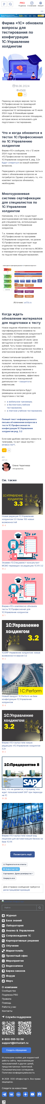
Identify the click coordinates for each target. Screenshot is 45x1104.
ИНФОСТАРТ (8, 445)
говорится (24, 381)
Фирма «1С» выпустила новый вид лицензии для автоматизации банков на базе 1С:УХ (22, 838)
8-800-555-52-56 (13, 1039)
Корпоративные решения (22, 940)
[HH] (18, 1094)
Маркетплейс (14, 950)
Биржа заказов (15, 970)
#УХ (3, 457)
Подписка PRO (10, 994)
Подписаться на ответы (16, 864)
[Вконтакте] (11, 1094)
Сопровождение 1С (18, 935)
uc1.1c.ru (28, 302)
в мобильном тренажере (19, 401)
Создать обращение (16, 1050)
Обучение (12, 945)
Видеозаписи (14, 965)
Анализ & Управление (20, 930)
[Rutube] (39, 1094)
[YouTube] (32, 1094)
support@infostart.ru (15, 1042)
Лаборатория (15, 925)
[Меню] (4, 4)
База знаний (14, 920)
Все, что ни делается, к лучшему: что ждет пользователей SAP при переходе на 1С (22, 792)
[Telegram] (4, 1094)
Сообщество (9, 990)
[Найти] (39, 908)
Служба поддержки (18, 1017)
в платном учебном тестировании (24, 410)
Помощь (6, 1003)
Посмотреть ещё (23, 854)
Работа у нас (9, 1007)
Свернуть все (9, 878)
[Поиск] (10, 4)
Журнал (11, 915)
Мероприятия (15, 960)
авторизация (23, 890)
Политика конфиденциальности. (18, 1072)
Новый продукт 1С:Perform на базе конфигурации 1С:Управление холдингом (19, 699)
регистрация (9, 890)
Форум (10, 975)
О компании (9, 987)
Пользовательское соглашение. (18, 1069)
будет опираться (10, 162)
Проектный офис (17, 955)
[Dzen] (25, 1094)
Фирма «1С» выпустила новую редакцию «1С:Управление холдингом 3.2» (21, 745)
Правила (6, 999)
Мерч (9, 980)
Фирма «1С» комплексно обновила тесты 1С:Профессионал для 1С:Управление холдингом (19, 609)
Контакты (7, 1011)
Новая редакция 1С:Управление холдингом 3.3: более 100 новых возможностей (18, 519)
